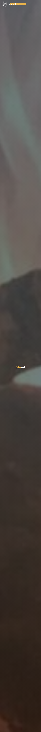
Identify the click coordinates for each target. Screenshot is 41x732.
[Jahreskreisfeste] (4, 4)
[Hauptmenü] (38, 4)
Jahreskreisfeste (17, 4)
